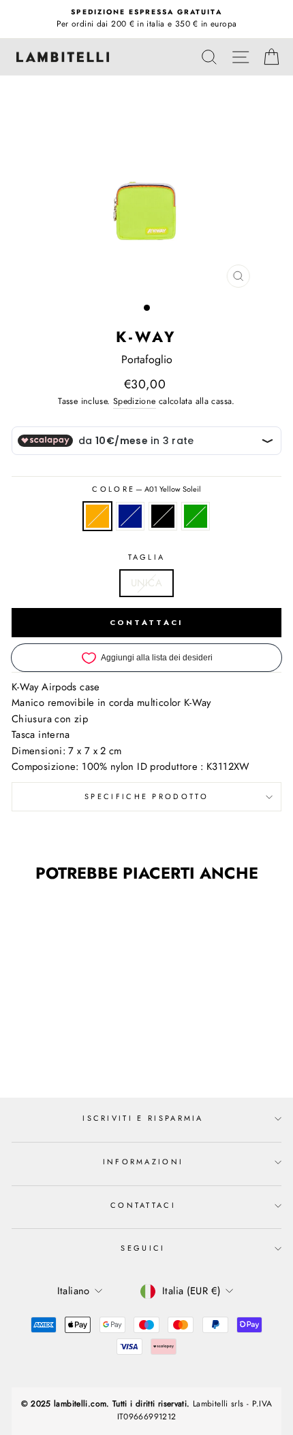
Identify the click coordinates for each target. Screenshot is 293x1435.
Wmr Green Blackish (195, 516)
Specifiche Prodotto (146, 796)
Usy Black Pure (162, 516)
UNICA (146, 582)
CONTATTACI (147, 622)
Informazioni (143, 1161)
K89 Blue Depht (130, 516)
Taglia (147, 557)
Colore (146, 489)
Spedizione (134, 401)
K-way (147, 337)
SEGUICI (143, 1248)
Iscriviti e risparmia (143, 1118)
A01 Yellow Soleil (97, 516)
